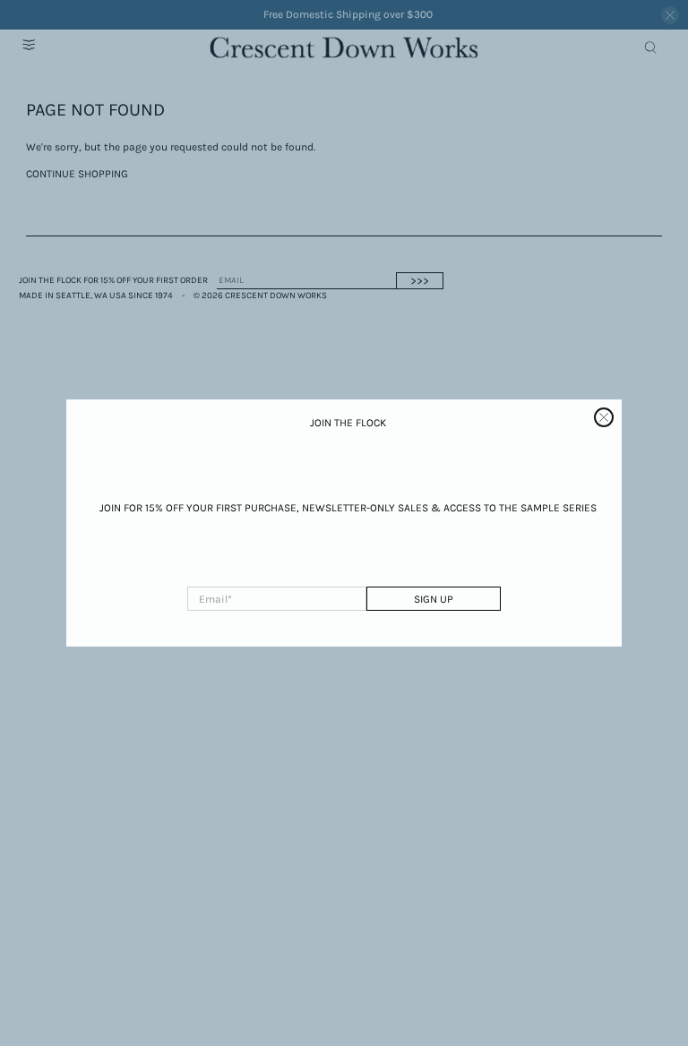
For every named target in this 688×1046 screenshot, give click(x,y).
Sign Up (433, 599)
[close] (604, 417)
